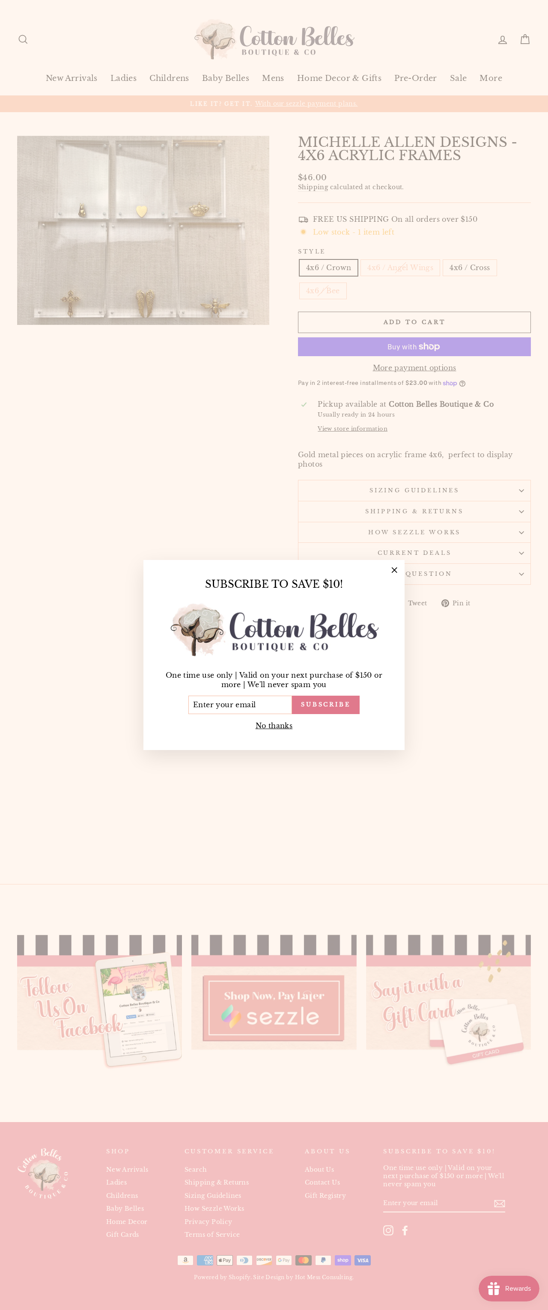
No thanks (274, 725)
